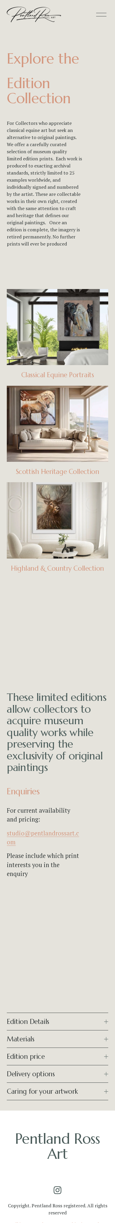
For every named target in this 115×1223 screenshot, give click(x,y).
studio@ (19, 833)
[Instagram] (57, 1190)
